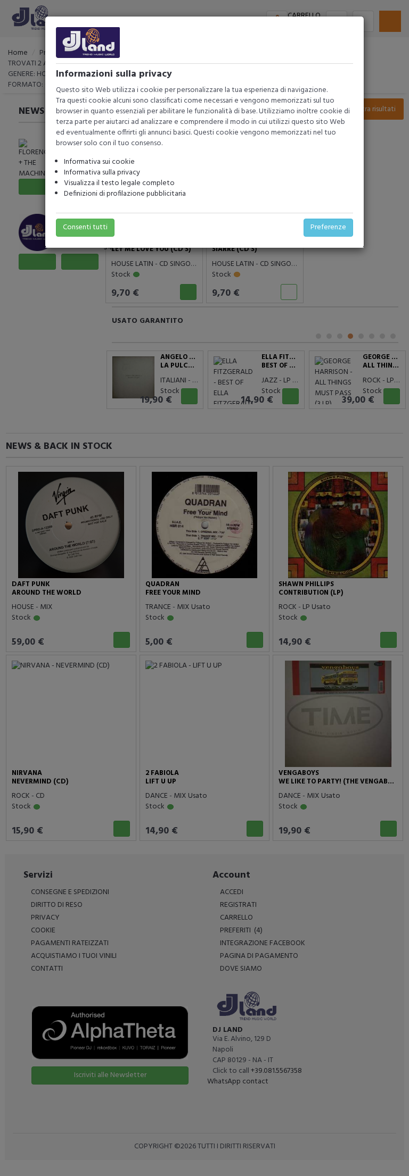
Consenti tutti (85, 227)
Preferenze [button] (328, 227)
